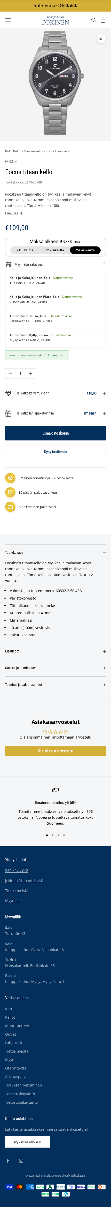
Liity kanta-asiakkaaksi (27, 1142)
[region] (55, 806)
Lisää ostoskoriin (56, 433)
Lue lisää (11, 213)
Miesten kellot (33, 151)
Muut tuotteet (17, 1025)
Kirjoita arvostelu (55, 751)
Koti (8, 151)
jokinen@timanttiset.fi (24, 880)
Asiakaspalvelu (18, 1076)
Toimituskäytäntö (20, 1093)
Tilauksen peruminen (23, 1085)
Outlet (10, 1034)
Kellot (17, 151)
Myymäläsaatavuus (29, 264)
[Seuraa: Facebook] (7, 1160)
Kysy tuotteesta (55, 451)
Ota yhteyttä (15, 1068)
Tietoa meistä (16, 890)
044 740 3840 (16, 870)
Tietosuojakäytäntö (21, 1102)
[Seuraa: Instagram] (21, 1160)
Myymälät (13, 900)
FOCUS (11, 161)
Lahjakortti (14, 1042)
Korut (10, 1008)
